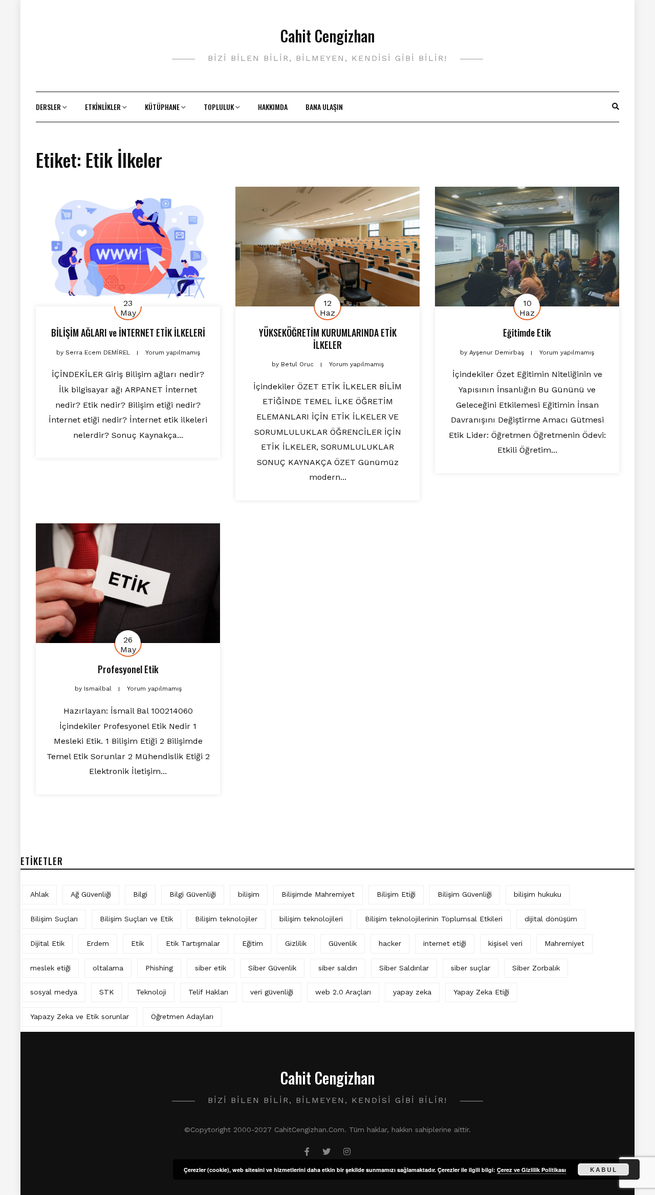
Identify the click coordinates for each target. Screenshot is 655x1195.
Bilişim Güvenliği (465, 894)
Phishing (159, 968)
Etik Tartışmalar (193, 943)
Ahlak (39, 894)
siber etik (210, 968)
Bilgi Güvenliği (192, 894)
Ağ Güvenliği (91, 894)
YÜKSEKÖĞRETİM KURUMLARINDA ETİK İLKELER (328, 338)
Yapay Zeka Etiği (481, 992)
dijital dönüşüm (551, 919)
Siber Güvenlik (272, 968)
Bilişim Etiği (396, 894)
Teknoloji (151, 992)
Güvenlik (343, 943)
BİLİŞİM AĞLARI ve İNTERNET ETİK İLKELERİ (128, 332)
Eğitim (252, 943)
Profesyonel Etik (128, 669)
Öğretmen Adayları (182, 1016)
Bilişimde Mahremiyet (318, 894)
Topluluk (219, 106)
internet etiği (444, 943)
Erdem (97, 943)
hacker (390, 943)
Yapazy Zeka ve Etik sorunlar (79, 1016)
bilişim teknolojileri (311, 919)
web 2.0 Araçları (343, 992)
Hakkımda (273, 106)
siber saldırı (337, 968)
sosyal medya (53, 992)
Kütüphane (162, 106)
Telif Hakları (208, 992)
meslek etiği (50, 968)
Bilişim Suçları (54, 919)
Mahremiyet (564, 943)
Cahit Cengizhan (327, 35)
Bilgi (140, 894)
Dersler (48, 106)
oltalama (108, 968)
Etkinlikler (103, 106)
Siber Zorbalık (536, 968)
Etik (137, 943)
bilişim (248, 894)
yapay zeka (412, 992)
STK (106, 992)
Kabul (603, 1169)
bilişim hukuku (537, 894)
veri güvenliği (271, 992)
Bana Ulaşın (324, 106)
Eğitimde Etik (527, 332)
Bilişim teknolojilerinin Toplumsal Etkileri (434, 919)
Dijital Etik (47, 943)
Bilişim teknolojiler (226, 919)
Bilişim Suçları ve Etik (136, 919)
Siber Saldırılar (404, 968)
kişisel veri (505, 943)
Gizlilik (296, 943)
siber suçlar (470, 968)
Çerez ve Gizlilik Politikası (531, 1170)
